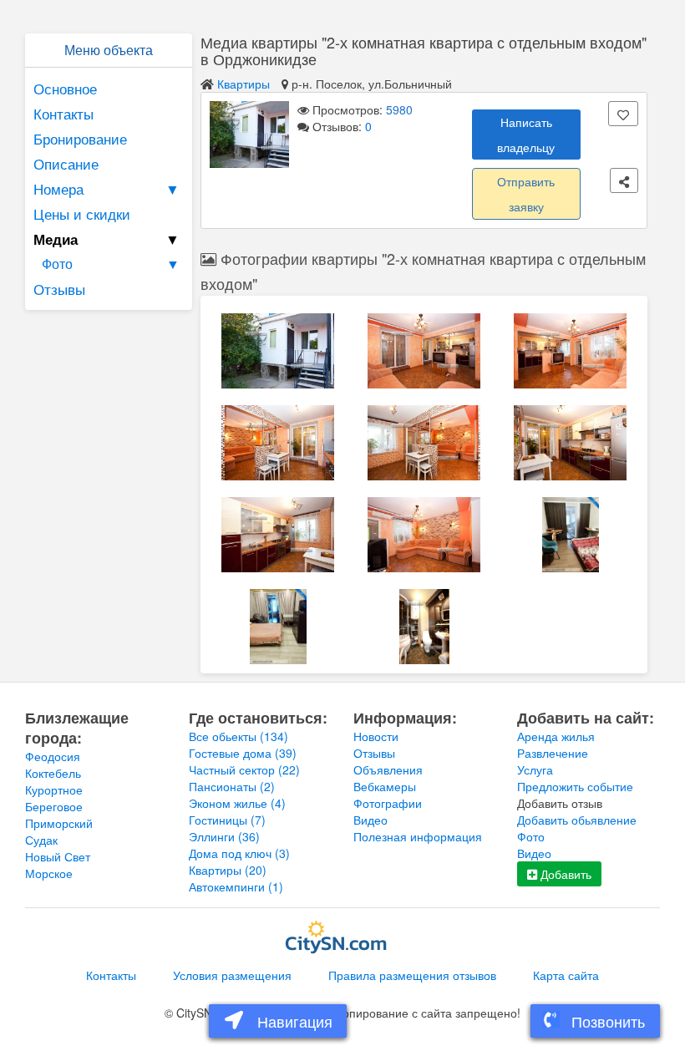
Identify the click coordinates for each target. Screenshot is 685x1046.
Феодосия (52, 756)
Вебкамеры (384, 786)
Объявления (388, 769)
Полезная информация (417, 836)
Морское (49, 873)
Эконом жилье (237, 803)
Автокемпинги (236, 886)
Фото (111, 263)
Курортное (54, 789)
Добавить (564, 874)
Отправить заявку (526, 194)
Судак (41, 839)
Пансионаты (232, 786)
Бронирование (80, 138)
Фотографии (387, 803)
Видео (370, 819)
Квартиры (243, 83)
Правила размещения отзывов (412, 975)
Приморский (59, 823)
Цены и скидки (81, 213)
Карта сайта (566, 975)
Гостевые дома (243, 752)
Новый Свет (57, 856)
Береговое (54, 806)
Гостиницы (227, 819)
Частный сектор (244, 769)
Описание (66, 163)
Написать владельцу (526, 134)
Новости (375, 736)
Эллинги (224, 836)
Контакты (63, 113)
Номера (106, 188)
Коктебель (53, 772)
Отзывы (59, 288)
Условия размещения (232, 975)
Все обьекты (238, 736)
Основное (65, 88)
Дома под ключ (239, 853)
